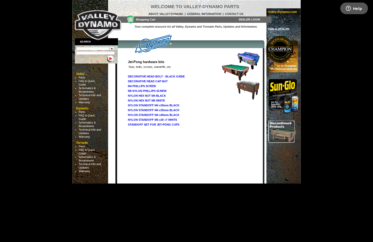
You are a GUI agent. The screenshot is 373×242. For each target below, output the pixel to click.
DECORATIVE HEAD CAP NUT (148, 81)
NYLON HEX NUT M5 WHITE (146, 100)
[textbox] (92, 48)
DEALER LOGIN (249, 19)
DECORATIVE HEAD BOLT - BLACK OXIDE (156, 76)
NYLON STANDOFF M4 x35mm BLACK (153, 110)
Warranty (84, 102)
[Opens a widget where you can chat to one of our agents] (354, 9)
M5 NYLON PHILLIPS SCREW (147, 90)
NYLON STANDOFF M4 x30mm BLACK (153, 105)
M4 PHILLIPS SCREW (142, 86)
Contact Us (234, 13)
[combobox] (95, 48)
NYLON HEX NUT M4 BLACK (147, 95)
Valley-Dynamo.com (282, 12)
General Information (204, 13)
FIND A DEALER (278, 29)
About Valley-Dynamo (165, 13)
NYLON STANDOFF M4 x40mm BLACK (153, 114)
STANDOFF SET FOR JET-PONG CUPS (153, 124)
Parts (82, 77)
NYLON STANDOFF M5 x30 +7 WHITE (152, 119)
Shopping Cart (145, 19)
